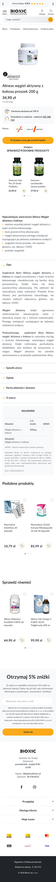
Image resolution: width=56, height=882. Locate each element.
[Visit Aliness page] (13, 76)
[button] (42, 12)
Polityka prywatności (33, 862)
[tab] (28, 264)
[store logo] (28, 751)
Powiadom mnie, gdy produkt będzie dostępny (28, 141)
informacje (10, 692)
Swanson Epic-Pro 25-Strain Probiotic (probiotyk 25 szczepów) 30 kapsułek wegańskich (16, 183)
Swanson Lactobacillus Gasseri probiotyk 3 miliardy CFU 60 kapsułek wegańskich (39, 183)
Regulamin (18, 862)
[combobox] (28, 20)
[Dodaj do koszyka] (24, 191)
